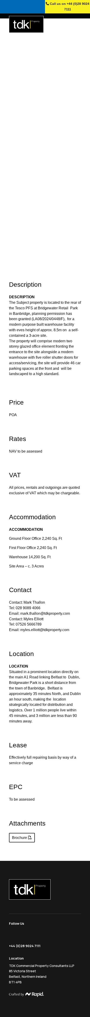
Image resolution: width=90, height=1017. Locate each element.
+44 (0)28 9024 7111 (24, 946)
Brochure (19, 838)
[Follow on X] (12, 935)
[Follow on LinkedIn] (30, 935)
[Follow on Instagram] (21, 935)
